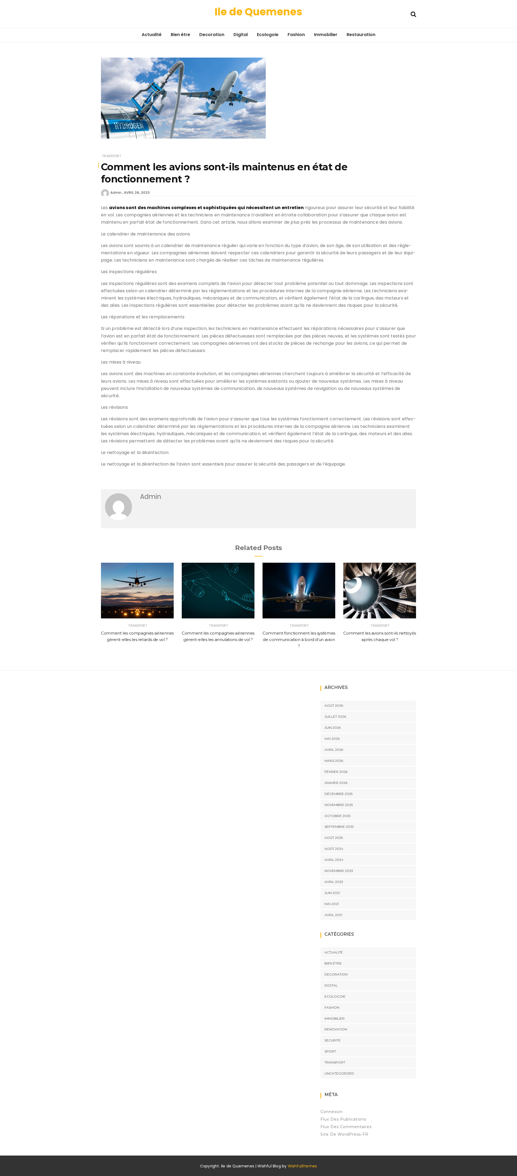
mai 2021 (331, 904)
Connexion (331, 1111)
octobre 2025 (337, 816)
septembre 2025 (339, 827)
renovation (335, 1029)
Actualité (152, 34)
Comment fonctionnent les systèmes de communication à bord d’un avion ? (299, 640)
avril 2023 (333, 882)
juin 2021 (332, 893)
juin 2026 (332, 728)
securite (332, 1040)
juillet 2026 (335, 716)
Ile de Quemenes (258, 12)
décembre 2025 (338, 794)
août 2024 (333, 849)
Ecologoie (267, 34)
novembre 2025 (338, 805)
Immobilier (325, 34)
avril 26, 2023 (137, 192)
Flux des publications (343, 1119)
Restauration (361, 34)
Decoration (211, 34)
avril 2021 (333, 915)
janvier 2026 (335, 783)
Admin (115, 192)
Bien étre (180, 34)
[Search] (413, 13)
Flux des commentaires (346, 1126)
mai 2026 (332, 739)
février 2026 (335, 772)
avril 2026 (333, 750)
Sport (330, 1051)
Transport (111, 156)
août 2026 (333, 705)
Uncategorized (339, 1073)
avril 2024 (333, 860)
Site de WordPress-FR (344, 1134)
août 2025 (333, 838)
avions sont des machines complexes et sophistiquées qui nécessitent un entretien (206, 208)
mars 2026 (333, 761)
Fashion (296, 34)
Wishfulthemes (302, 1166)
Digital (240, 34)
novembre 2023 (338, 871)
